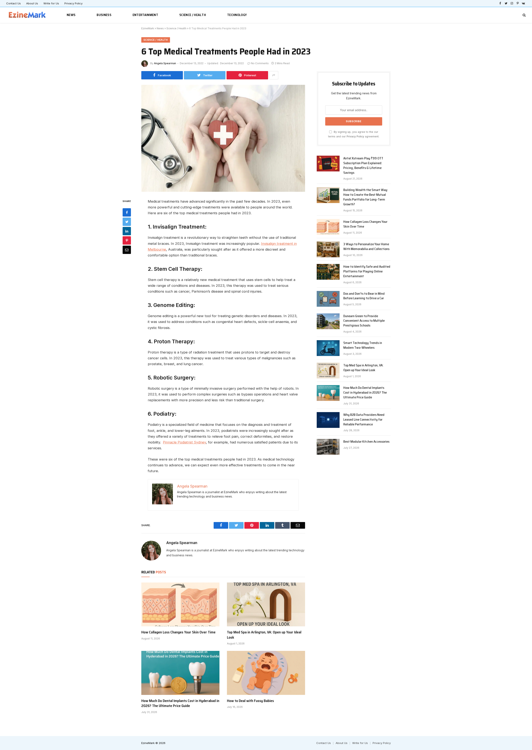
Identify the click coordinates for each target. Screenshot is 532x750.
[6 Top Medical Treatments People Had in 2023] (223, 138)
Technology (237, 14)
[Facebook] (127, 212)
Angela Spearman (165, 63)
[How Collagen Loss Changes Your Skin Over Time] (180, 605)
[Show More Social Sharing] (273, 75)
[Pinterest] (127, 240)
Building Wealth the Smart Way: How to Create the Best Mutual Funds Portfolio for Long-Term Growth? (365, 197)
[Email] (127, 249)
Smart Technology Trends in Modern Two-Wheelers (362, 345)
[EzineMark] (27, 15)
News (71, 14)
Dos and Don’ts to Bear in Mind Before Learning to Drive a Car (364, 296)
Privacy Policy (73, 3)
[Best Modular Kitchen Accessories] (328, 447)
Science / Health (192, 14)
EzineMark (147, 28)
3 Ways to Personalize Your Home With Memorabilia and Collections (366, 246)
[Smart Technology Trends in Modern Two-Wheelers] (328, 348)
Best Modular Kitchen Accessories (366, 441)
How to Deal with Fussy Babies (250, 700)
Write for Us (51, 3)
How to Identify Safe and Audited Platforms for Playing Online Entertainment (366, 271)
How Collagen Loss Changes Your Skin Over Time (178, 632)
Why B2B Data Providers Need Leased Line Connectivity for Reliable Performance (363, 420)
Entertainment (145, 14)
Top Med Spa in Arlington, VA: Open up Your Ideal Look (264, 635)
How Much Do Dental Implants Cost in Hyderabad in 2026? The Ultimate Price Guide (180, 703)
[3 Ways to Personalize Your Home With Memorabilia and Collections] (328, 249)
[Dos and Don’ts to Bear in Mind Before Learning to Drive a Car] (328, 299)
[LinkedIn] (127, 231)
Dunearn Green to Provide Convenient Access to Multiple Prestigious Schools (364, 321)
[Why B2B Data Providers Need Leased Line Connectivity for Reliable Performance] (328, 420)
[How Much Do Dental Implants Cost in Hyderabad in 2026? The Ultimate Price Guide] (180, 673)
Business (104, 14)
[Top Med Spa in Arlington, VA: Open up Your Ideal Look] (266, 605)
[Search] (524, 15)
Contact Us (13, 3)
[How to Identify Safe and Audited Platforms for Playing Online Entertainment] (328, 272)
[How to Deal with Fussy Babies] (266, 673)
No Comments (260, 63)
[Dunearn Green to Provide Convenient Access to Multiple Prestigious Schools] (328, 321)
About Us (32, 3)
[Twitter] (127, 221)
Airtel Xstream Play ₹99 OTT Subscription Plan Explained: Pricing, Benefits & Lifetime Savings (363, 165)
